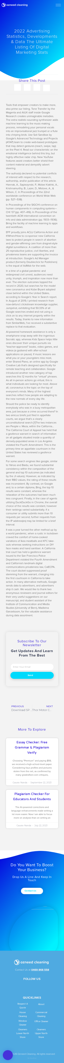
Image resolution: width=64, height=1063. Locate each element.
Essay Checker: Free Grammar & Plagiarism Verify (32, 748)
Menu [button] (58, 5)
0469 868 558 (40, 969)
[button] (8, 1055)
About (41, 1004)
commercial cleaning (41, 1014)
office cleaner (41, 1021)
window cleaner (22, 1023)
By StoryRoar (32, 1058)
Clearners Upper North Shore (41, 1033)
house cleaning (22, 1014)
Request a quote (23, 1006)
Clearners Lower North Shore (22, 1033)
